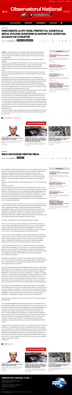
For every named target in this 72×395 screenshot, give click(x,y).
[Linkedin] (52, 41)
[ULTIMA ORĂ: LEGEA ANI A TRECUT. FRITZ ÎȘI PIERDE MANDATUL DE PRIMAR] (13, 131)
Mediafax (25, 63)
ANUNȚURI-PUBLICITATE (54, 54)
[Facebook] (2, 1)
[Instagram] (3, 1)
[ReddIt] (56, 41)
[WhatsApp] (49, 41)
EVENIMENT (29, 40)
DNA (5, 117)
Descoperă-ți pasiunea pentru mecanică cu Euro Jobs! (57, 66)
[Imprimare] (62, 41)
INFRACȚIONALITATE (29, 137)
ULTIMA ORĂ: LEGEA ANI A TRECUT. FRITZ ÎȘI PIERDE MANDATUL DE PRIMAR (12, 139)
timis (19, 117)
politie (15, 117)
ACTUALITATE (5, 28)
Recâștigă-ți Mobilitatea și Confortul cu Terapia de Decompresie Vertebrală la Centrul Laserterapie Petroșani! (59, 85)
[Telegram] (65, 41)
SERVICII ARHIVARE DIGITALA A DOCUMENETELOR (56, 75)
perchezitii (10, 117)
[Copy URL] (69, 41)
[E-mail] (59, 41)
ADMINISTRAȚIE (51, 137)
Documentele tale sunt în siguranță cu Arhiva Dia (59, 56)
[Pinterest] (46, 41)
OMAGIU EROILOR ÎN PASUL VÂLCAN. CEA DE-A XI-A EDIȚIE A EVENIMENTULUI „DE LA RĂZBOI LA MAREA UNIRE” (59, 139)
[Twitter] (43, 41)
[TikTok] (5, 1)
